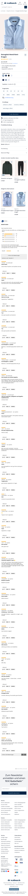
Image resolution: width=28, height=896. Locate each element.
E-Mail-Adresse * (6, 788)
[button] (22, 755)
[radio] (3, 75)
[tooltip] (5, 221)
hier (16, 247)
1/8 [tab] (14, 48)
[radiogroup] (14, 74)
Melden (13, 273)
